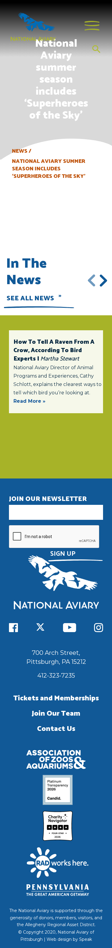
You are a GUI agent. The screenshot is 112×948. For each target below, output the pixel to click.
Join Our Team (56, 714)
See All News (30, 298)
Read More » (29, 401)
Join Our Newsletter (48, 499)
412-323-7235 (56, 675)
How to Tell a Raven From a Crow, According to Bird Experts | (53, 350)
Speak (85, 939)
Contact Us (56, 729)
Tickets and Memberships (56, 698)
